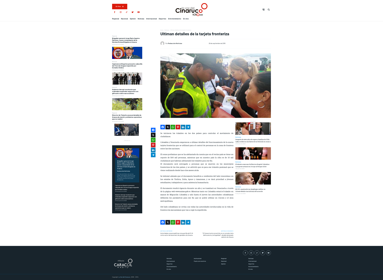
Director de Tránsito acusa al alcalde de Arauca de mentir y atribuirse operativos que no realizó (127, 117)
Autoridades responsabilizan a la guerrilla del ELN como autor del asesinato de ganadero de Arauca (176, 234)
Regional (114, 36)
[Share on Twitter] (167, 127)
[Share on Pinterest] (178, 127)
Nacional (114, 61)
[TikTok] (126, 12)
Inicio (161, 30)
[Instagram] (120, 12)
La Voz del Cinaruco (124, 277)
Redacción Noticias (123, 171)
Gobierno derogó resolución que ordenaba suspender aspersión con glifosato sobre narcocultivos (125, 91)
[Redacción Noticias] (162, 43)
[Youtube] (138, 12)
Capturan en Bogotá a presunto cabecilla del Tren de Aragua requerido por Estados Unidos (127, 66)
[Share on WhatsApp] (173, 127)
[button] (269, 9)
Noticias (167, 30)
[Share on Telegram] (188, 127)
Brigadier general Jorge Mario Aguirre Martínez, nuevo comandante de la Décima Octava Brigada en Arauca (126, 40)
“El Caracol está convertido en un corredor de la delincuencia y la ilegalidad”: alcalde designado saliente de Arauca (217, 235)
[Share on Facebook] (162, 127)
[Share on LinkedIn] (183, 127)
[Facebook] (114, 12)
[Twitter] (132, 12)
